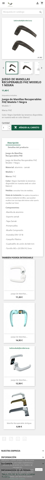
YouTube (18, 439)
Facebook (4, 439)
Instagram (25, 439)
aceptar (39, 470)
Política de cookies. (18, 479)
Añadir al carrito (26, 127)
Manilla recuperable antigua (19, 423)
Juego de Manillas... (19, 293)
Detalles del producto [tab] (18, 147)
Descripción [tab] (13, 142)
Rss (11, 439)
